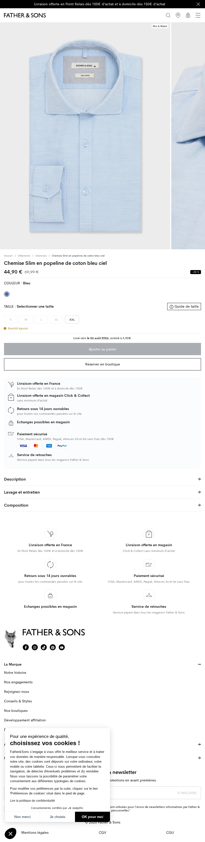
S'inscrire (187, 793)
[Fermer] (198, 4)
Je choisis (57, 817)
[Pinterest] (53, 647)
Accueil (8, 255)
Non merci (22, 817)
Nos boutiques (16, 711)
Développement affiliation (25, 720)
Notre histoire (15, 673)
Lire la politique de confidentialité (32, 800)
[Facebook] (26, 647)
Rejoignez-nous (16, 692)
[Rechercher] (168, 15)
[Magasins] (178, 15)
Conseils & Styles (18, 701)
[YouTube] (62, 647)
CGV (102, 832)
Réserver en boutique (102, 364)
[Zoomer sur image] (85, 135)
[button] (10, 833)
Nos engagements (18, 682)
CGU (170, 832)
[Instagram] (35, 647)
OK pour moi (92, 817)
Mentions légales (34, 832)
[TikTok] (44, 647)
